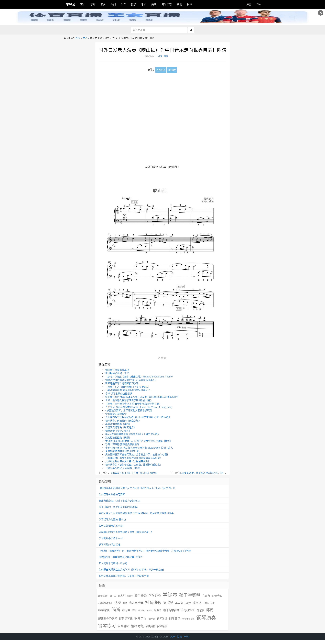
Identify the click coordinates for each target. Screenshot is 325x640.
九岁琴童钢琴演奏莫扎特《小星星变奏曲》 (127, 461)
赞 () (164, 358)
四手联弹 (141, 595)
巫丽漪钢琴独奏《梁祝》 (118, 424)
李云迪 (179, 603)
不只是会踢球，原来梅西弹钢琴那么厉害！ (201, 473)
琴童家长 (104, 610)
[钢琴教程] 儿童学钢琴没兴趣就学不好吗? (121, 557)
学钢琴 (170, 594)
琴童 (213, 603)
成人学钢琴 (136, 603)
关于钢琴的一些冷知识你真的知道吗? (118, 506)
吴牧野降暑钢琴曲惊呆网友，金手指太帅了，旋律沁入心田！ (137, 454)
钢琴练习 (107, 625)
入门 (113, 4)
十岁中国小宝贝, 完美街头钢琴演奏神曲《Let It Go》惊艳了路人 (139, 447)
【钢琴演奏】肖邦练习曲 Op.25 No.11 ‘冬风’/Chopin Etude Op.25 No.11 (137, 488)
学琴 (92, 4)
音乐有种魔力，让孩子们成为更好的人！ (120, 500)
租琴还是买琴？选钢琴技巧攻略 (121, 383)
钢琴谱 (150, 626)
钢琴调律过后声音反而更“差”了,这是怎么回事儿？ (131, 380)
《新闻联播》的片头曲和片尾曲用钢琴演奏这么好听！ (133, 457)
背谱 (134, 610)
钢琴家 (151, 618)
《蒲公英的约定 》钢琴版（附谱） (123, 468)
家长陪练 (217, 595)
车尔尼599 (188, 610)
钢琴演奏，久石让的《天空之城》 (123, 420)
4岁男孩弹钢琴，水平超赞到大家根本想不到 (128, 410)
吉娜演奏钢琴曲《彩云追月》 (120, 427)
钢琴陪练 (162, 626)
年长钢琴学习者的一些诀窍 (113, 563)
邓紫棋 (200, 610)
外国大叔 (161, 69)
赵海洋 (157, 610)
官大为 (206, 595)
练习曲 (126, 610)
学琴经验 (155, 595)
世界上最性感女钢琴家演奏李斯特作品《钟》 (129, 400)
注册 (248, 4)
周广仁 (113, 595)
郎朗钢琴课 (126, 618)
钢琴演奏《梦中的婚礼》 (118, 430)
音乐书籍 (166, 4)
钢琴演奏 (172, 69)
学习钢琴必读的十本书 (117, 373)
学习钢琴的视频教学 (116, 413)
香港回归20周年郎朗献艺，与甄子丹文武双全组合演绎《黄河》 (138, 440)
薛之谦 (141, 610)
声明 (186, 636)
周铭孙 (130, 596)
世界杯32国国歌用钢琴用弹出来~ (122, 451)
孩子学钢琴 (189, 595)
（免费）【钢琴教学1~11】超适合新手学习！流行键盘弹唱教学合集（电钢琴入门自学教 (145, 550)
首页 (82, 4)
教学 (133, 4)
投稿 (179, 636)
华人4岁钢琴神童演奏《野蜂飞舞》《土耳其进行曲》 (132, 434)
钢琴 (189, 4)
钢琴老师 (123, 626)
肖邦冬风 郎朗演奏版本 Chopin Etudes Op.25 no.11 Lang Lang (138, 407)
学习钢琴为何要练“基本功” (113, 519)
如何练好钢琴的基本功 (117, 369)
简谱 (116, 609)
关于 (172, 636)
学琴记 (70, 4)
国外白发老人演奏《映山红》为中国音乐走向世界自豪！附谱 (162, 49)
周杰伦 (121, 595)
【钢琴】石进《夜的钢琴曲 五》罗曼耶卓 (127, 386)
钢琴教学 (174, 618)
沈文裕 (197, 603)
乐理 (123, 4)
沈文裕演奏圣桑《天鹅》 (118, 437)
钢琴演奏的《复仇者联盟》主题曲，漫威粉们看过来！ (133, 464)
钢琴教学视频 (188, 618)
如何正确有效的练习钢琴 (112, 494)
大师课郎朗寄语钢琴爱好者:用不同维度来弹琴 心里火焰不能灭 (138, 417)
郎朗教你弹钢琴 (107, 618)
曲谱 (153, 4)
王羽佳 (206, 603)
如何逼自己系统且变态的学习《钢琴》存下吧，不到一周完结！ (132, 569)
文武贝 (168, 602)
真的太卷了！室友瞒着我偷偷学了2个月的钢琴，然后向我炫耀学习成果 (136, 513)
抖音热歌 (153, 602)
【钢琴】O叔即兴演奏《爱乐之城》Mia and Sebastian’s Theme (139, 376)
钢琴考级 (137, 626)
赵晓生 (149, 610)
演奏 (103, 4)
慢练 (125, 603)
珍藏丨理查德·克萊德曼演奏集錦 (122, 444)
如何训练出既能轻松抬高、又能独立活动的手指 (124, 575)
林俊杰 (188, 603)
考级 (143, 4)
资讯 (179, 4)
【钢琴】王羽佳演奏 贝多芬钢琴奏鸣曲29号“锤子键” (132, 403)
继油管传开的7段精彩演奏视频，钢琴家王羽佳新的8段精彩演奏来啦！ (142, 396)
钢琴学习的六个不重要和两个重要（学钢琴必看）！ (126, 532)
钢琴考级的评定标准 (109, 544)
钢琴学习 (140, 618)
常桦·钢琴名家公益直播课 (118, 393)
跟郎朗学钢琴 (171, 610)
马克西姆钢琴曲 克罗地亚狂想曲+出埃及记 (127, 390)
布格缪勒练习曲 (105, 603)
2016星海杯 (103, 596)
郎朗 (210, 609)
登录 (259, 4)
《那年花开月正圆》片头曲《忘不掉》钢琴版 (133, 473)
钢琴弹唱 (162, 618)
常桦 (117, 602)
